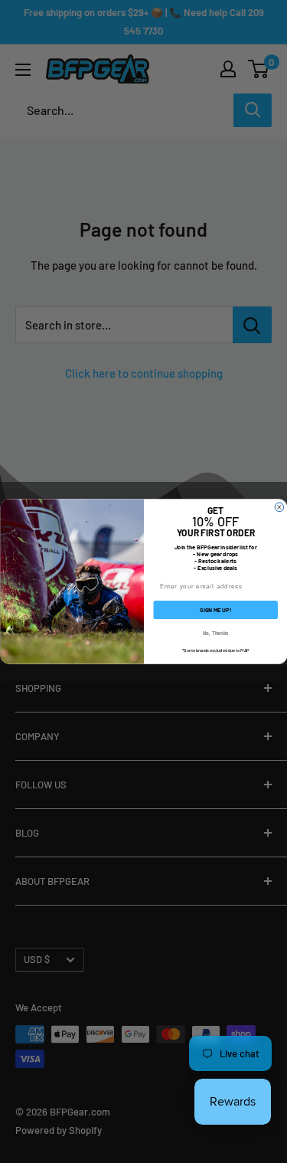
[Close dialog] (279, 507)
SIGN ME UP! (215, 609)
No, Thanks (215, 633)
